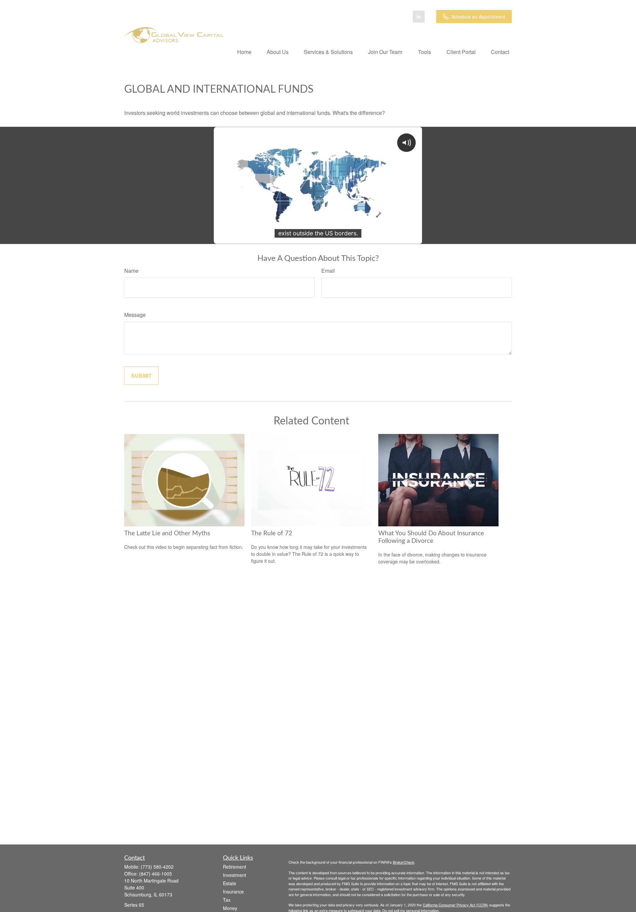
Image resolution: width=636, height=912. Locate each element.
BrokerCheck (403, 862)
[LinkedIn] (419, 17)
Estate (229, 883)
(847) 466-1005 (155, 873)
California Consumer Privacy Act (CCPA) (455, 904)
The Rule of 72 (271, 533)
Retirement (234, 866)
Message (135, 314)
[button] (244, 51)
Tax (227, 899)
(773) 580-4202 (157, 866)
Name (131, 270)
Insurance (233, 891)
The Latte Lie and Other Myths (167, 533)
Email (328, 270)
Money (230, 908)
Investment (234, 875)
